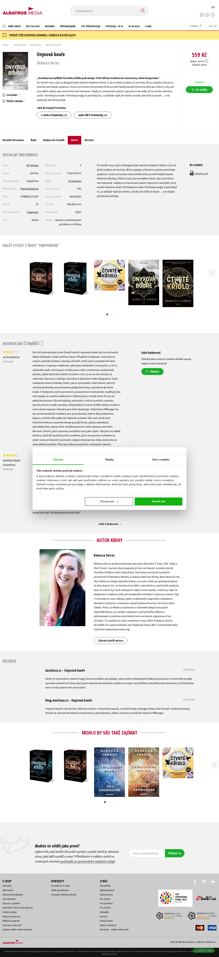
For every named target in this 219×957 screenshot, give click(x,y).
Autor (74, 140)
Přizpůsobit (107, 501)
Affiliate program (11, 920)
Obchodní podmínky (13, 894)
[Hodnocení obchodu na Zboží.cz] (204, 897)
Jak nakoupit (9, 898)
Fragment (32, 212)
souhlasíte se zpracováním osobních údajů (87, 861)
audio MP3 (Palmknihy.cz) (92, 115)
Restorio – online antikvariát (114, 929)
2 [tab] (112, 314)
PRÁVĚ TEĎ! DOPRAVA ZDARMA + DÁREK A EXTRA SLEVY (42, 35)
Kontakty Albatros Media (63, 894)
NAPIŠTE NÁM (205, 950)
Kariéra (103, 916)
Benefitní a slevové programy (18, 907)
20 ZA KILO (134, 26)
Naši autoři (8, 890)
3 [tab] (114, 802)
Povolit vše (158, 501)
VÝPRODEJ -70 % (114, 26)
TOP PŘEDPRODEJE (90, 26)
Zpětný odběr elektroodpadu (17, 929)
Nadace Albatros (108, 925)
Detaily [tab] (109, 459)
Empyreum (74, 181)
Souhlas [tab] (58, 459)
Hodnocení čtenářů (53, 140)
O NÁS (148, 26)
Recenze (89, 140)
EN (213, 7)
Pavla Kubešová (29, 188)
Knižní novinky (10, 912)
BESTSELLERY (33, 26)
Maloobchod (106, 894)
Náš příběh (105, 885)
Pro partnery (106, 903)
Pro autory (105, 898)
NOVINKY (50, 26)
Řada (33, 140)
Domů (6, 44)
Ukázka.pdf (199, 173)
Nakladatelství (107, 890)
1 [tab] (107, 314)
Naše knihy (14, 26)
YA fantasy (35, 44)
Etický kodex (106, 920)
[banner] (22, 8)
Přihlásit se (174, 853)
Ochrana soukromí (12, 925)
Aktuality (7, 885)
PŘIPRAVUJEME (68, 26)
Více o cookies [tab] (161, 459)
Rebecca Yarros (48, 63)
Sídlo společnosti (60, 890)
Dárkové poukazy (11, 916)
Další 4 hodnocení (108, 524)
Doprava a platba (11, 903)
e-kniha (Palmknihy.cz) (54, 115)
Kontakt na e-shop (60, 885)
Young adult (19, 44)
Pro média (105, 907)
